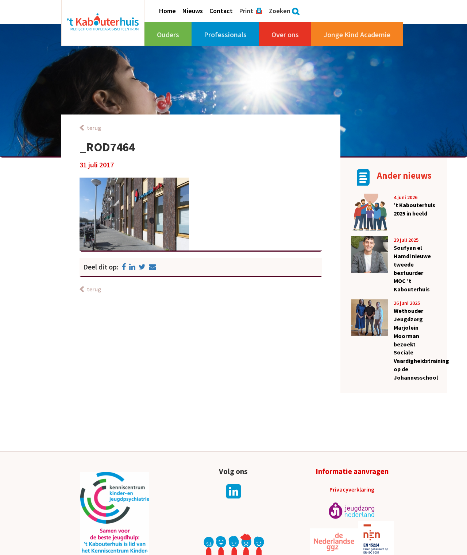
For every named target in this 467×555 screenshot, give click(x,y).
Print (246, 11)
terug (94, 127)
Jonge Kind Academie (357, 34)
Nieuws (192, 11)
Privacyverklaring (351, 489)
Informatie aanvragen (352, 471)
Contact (221, 11)
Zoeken (279, 11)
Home (167, 11)
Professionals (225, 34)
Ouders (168, 34)
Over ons (285, 34)
